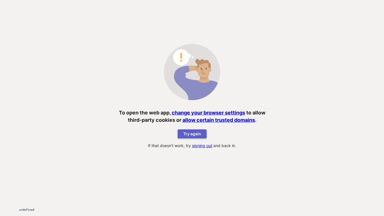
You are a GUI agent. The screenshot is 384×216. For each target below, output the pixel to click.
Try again (192, 133)
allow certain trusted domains (218, 120)
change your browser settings (208, 113)
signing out (202, 145)
